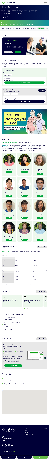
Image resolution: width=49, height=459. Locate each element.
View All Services (42, 291)
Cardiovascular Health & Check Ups (32, 301)
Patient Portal (41, 28)
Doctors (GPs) (6, 145)
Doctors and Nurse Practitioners (10, 142)
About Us (45, 428)
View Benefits (8, 52)
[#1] (6, 445)
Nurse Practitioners (33, 147)
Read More (4, 17)
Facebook (6, 386)
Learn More (42, 90)
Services (26, 432)
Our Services (33, 28)
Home (25, 428)
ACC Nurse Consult (35, 251)
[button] (24, 308)
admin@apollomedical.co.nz (11, 381)
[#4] (9, 445)
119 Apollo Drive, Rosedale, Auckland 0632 (13, 24)
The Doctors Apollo (8, 70)
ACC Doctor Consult (24, 251)
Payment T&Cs (42, 246)
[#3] (12, 445)
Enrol (3, 28)
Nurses (21, 142)
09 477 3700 (30, 24)
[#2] (3, 445)
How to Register (42, 338)
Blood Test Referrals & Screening (10, 301)
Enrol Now (18, 52)
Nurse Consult (14, 251)
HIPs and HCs (27, 142)
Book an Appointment (10, 28)
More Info (9, 171)
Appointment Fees (25, 28)
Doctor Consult (5, 251)
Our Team (18, 28)
